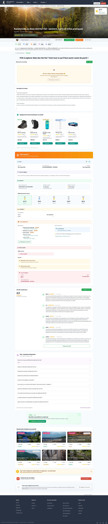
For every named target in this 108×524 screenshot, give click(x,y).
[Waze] (89, 162)
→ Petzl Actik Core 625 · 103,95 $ (29, 238)
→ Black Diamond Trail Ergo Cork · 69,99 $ (30, 235)
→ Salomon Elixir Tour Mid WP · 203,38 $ (30, 228)
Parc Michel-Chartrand (67, 508)
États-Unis (34, 505)
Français (102, 1)
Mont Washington (66, 510)
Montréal (80, 505)
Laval (79, 503)
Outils (35, 2)
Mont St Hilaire (66, 503)
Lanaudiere (49, 508)
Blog (28, 2)
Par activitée (21, 5)
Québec (41, 5)
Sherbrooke (80, 508)
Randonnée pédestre (29, 5)
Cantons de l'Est (50, 505)
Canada (37, 5)
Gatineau (80, 510)
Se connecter (97, 3)
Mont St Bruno (66, 505)
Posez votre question (86, 407)
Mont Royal (65, 516)
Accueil (15, 5)
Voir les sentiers (85, 478)
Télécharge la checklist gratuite (38, 421)
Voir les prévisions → (102, 13)
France (33, 508)
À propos (43, 2)
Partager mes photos (54, 79)
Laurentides (49, 503)
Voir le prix (22, 143)
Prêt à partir (79, 39)
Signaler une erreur (85, 487)
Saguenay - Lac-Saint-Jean (50, 5)
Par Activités (19, 2)
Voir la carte (88, 39)
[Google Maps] (86, 162)
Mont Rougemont (66, 513)
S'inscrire (103, 3)
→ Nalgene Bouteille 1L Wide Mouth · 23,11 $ (62, 236)
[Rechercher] (97, 1)
